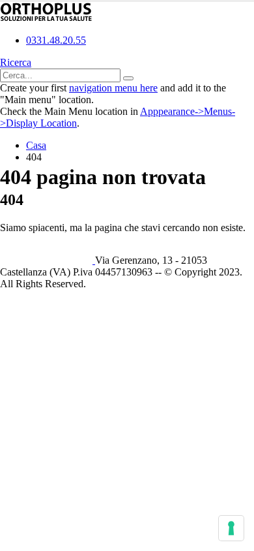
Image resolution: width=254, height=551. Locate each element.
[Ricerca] (128, 78)
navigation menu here (113, 87)
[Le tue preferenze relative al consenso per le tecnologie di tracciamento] (231, 528)
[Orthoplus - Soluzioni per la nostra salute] (46, 18)
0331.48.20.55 (56, 40)
